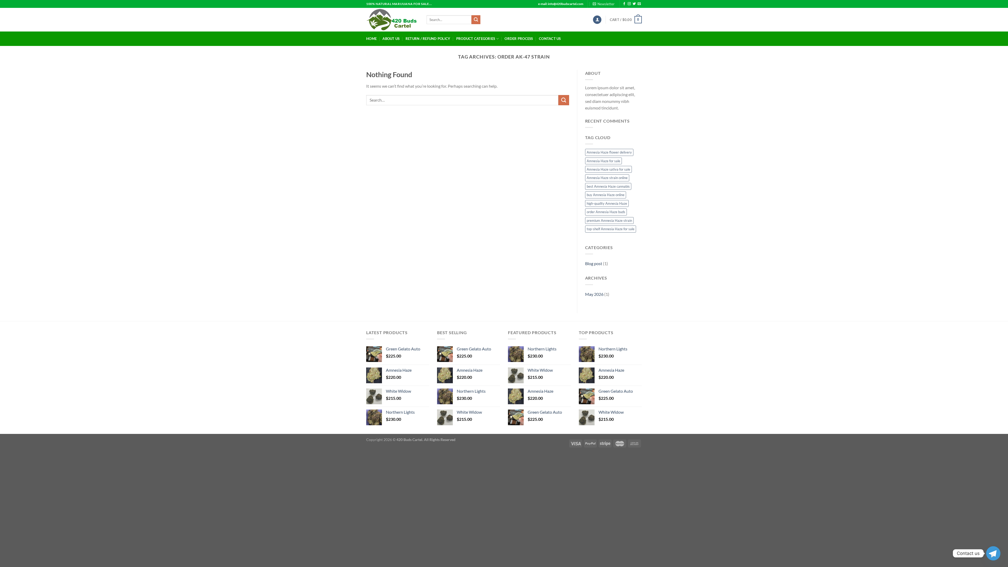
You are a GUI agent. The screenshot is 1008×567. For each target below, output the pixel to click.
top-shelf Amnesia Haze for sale (610, 229)
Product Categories (475, 38)
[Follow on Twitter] (634, 4)
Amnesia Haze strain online (607, 178)
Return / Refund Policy (428, 38)
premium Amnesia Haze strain (609, 220)
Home (371, 38)
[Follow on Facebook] (624, 4)
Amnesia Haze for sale (603, 161)
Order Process (519, 38)
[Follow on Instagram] (629, 4)
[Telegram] (993, 553)
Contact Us (550, 38)
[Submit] (475, 19)
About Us (391, 38)
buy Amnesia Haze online (605, 195)
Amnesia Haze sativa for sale (608, 169)
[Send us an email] (639, 4)
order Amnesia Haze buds (606, 212)
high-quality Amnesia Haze (607, 203)
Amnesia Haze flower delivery (609, 152)
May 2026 (594, 294)
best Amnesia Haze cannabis (608, 186)
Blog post (593, 263)
